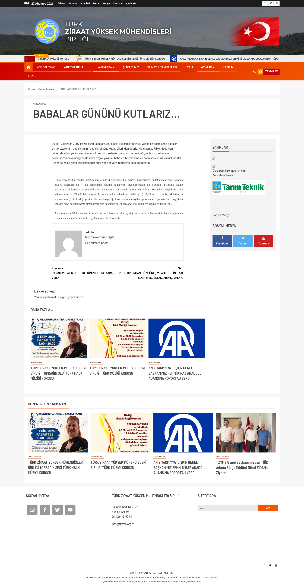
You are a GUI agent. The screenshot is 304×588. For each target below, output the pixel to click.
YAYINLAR (206, 67)
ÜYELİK (189, 67)
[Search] (254, 71)
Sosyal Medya (221, 215)
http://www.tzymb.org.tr (99, 237)
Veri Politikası (46, 67)
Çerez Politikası (193, 581)
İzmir (96, 3)
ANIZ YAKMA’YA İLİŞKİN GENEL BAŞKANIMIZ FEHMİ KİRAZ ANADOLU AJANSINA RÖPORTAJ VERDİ (212, 58)
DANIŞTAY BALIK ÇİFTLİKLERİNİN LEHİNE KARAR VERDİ (83, 273)
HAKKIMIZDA (104, 67)
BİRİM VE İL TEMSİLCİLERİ (162, 67)
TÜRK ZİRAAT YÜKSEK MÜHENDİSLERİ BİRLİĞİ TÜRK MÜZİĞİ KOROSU (100, 58)
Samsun (118, 3)
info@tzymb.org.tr (123, 524)
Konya (106, 3)
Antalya (72, 3)
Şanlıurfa (131, 3)
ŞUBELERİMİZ (131, 67)
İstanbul (85, 3)
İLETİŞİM (228, 67)
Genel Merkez (39, 104)
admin (89, 232)
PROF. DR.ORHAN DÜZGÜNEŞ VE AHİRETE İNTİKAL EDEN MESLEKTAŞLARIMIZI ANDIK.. (151, 273)
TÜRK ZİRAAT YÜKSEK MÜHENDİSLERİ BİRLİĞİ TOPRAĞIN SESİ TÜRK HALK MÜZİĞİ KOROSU (58, 373)
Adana (61, 3)
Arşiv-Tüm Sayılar (223, 175)
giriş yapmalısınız (73, 297)
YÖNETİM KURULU (74, 67)
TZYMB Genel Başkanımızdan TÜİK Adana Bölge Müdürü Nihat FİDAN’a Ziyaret (242, 467)
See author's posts (96, 243)
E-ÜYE (31, 76)
